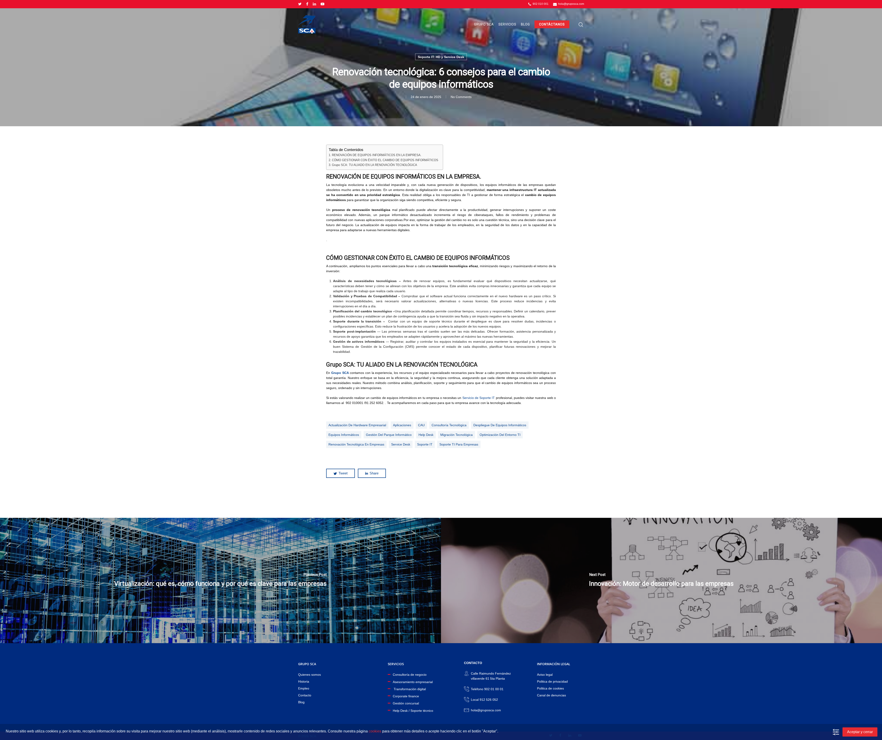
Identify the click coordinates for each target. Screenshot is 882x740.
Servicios (507, 24)
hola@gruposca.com (570, 4)
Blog (525, 24)
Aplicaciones (402, 425)
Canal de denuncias (551, 695)
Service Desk (400, 444)
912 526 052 (489, 699)
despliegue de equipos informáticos (499, 425)
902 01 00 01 (493, 689)
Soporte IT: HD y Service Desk (441, 57)
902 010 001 (540, 4)
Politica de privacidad (552, 681)
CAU (421, 425)
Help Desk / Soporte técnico (413, 710)
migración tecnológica (456, 435)
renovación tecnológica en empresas (356, 444)
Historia (303, 681)
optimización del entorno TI (500, 435)
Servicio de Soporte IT (478, 398)
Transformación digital (409, 689)
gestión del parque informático (389, 435)
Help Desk (425, 435)
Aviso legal (545, 674)
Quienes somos (309, 674)
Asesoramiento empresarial (413, 682)
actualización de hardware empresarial (357, 425)
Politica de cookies (550, 688)
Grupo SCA (484, 24)
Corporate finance (406, 696)
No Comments (461, 97)
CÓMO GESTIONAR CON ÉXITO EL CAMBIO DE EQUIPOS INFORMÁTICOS (385, 160)
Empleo (303, 688)
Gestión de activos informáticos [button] (358, 341)
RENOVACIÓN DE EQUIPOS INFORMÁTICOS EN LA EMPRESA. (376, 155)
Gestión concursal (406, 703)
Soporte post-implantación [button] (354, 331)
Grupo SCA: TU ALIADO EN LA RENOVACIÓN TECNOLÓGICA (374, 165)
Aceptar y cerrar (860, 732)
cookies (375, 731)
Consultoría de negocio (410, 674)
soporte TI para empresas (458, 444)
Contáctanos (552, 24)
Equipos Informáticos (343, 435)
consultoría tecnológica (449, 425)
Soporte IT (425, 444)
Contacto (304, 695)
